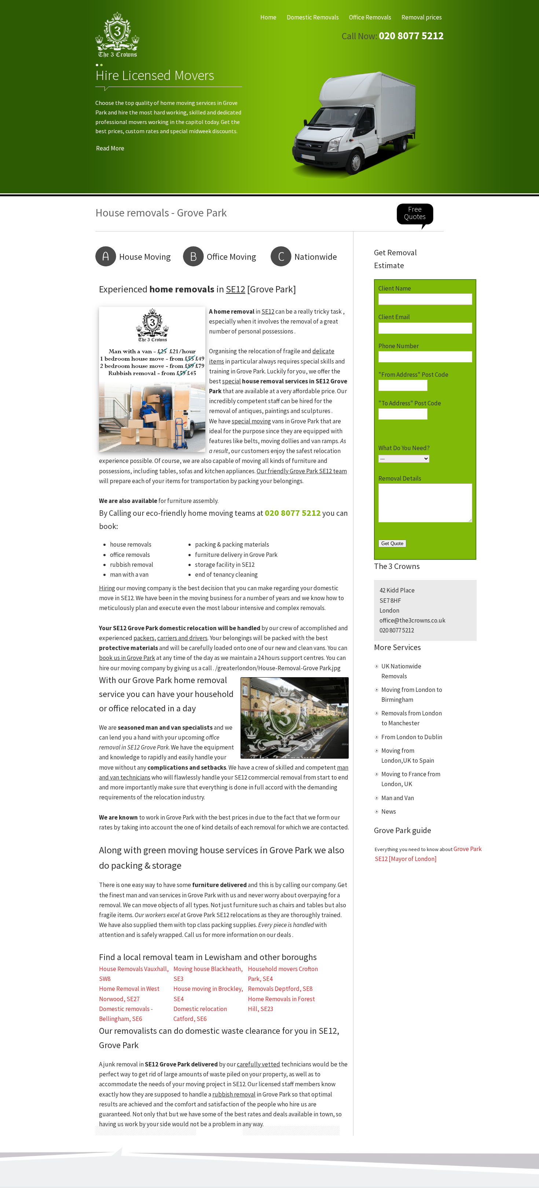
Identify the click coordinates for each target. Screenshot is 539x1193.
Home (268, 17)
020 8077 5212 (411, 35)
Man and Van (397, 798)
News (388, 811)
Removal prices (422, 17)
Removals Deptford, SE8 (280, 989)
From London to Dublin (411, 737)
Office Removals (370, 17)
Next (431, 126)
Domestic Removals (313, 17)
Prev (107, 126)
